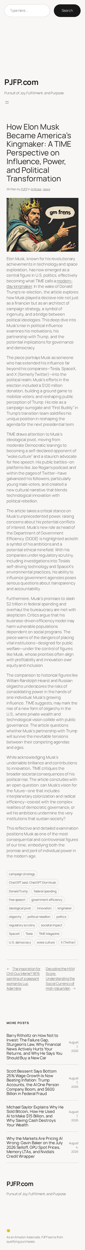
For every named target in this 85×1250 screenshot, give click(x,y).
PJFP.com (21, 82)
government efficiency (46, 900)
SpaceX (14, 934)
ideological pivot (20, 908)
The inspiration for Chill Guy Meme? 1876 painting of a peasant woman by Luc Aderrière (24, 978)
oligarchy (15, 917)
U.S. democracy (20, 942)
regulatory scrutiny (22, 925)
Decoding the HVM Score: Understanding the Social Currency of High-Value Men (60, 978)
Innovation (44, 908)
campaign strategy (22, 874)
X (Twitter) (68, 942)
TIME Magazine (49, 934)
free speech (17, 900)
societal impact (51, 925)
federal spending (45, 891)
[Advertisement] (42, 47)
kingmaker (65, 908)
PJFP (24, 189)
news (46, 189)
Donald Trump (18, 891)
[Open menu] (7, 102)
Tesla (29, 934)
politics (61, 917)
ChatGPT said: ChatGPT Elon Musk (32, 882)
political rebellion (38, 917)
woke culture (46, 942)
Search (67, 10)
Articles (36, 189)
